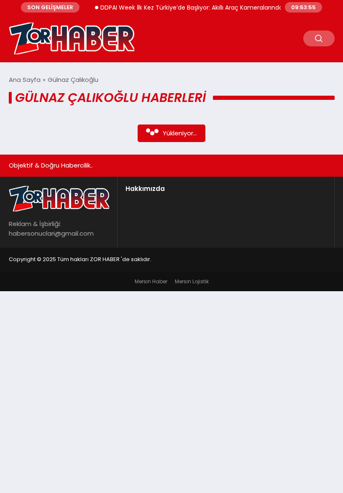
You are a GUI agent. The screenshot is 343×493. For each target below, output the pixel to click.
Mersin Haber (151, 281)
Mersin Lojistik (192, 281)
